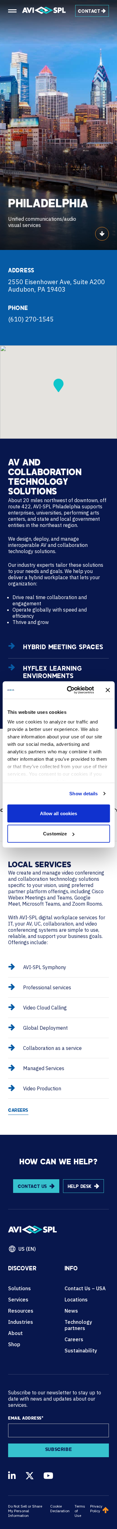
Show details (83, 793)
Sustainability (81, 1350)
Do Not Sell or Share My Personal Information (25, 1511)
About (15, 1333)
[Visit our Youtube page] (48, 1475)
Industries (20, 1322)
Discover (22, 1269)
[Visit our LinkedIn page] (12, 1475)
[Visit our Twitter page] (29, 1475)
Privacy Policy (96, 1508)
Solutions (19, 1288)
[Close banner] (107, 690)
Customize (55, 833)
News (71, 1311)
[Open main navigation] (12, 11)
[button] (58, 385)
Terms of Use (80, 1511)
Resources (20, 1311)
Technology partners (78, 1325)
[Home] (44, 11)
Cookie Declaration (60, 1508)
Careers (74, 1339)
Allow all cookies (58, 813)
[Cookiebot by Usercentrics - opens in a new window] (70, 690)
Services (18, 1299)
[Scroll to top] (105, 1510)
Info (71, 1269)
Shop (14, 1344)
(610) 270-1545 (31, 319)
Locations (76, 1299)
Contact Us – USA (85, 1288)
